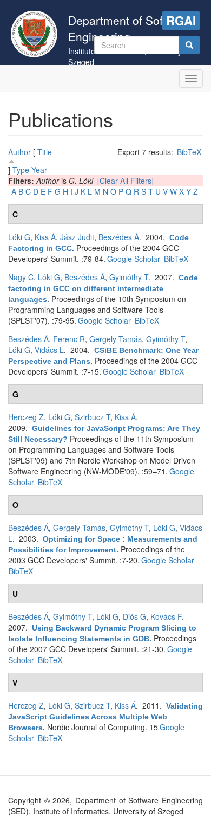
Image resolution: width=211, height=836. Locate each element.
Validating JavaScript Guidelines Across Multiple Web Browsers (105, 717)
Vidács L (49, 349)
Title (44, 151)
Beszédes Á (118, 236)
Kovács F (165, 616)
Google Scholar (133, 258)
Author (19, 151)
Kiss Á (45, 236)
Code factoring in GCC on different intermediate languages (103, 288)
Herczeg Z (26, 416)
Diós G (134, 616)
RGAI (181, 20)
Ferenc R (69, 338)
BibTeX (189, 151)
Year (39, 169)
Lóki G (19, 236)
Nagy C (21, 277)
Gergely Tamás (115, 338)
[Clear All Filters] (125, 180)
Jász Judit (77, 236)
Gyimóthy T (128, 277)
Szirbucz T (92, 416)
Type (20, 169)
